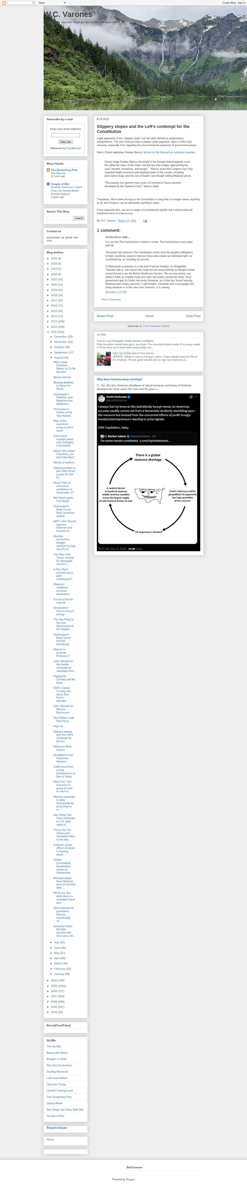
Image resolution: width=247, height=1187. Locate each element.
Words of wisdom (63, 462)
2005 (54, 1006)
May (57, 952)
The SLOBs (54, 1046)
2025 (54, 258)
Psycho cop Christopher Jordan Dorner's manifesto (125, 340)
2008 (54, 991)
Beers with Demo (57, 1052)
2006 (54, 1001)
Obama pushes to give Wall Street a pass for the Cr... (64, 472)
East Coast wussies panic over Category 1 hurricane (63, 440)
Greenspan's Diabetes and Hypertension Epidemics (63, 399)
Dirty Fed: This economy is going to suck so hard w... (63, 786)
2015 (54, 311)
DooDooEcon (113, 237)
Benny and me (62, 377)
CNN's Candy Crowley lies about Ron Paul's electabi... (62, 694)
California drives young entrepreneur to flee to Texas (64, 771)
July (57, 942)
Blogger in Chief (56, 1058)
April (57, 958)
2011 (54, 332)
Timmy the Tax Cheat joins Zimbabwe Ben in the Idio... (64, 834)
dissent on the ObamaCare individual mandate (169, 152)
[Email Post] (144, 220)
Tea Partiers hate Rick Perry (63, 719)
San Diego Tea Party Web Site (65, 1109)
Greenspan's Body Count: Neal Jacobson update (63, 511)
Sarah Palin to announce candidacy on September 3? (63, 487)
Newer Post (105, 316)
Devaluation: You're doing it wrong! (63, 611)
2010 (54, 980)
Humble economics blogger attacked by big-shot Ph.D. (64, 543)
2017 (54, 300)
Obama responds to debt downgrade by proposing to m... (64, 803)
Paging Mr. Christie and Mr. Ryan (64, 679)
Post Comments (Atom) (156, 326)
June (57, 947)
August (58, 357)
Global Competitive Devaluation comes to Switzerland (62, 866)
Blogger (130, 1179)
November (61, 341)
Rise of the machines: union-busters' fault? (63, 425)
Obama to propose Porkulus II (61, 652)
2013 (54, 321)
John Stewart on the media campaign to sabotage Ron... (64, 665)
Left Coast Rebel (57, 1077)
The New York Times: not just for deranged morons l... (63, 559)
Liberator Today (56, 1084)
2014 (54, 316)
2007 (54, 996)
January (59, 973)
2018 (54, 295)
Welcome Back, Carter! (62, 748)
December (61, 336)
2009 (54, 985)
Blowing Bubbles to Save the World (63, 386)
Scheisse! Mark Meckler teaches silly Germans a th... (64, 931)
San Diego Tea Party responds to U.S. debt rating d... (64, 819)
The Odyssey (58, 173)
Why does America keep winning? (119, 379)
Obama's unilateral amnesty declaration (61, 589)
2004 (54, 1012)
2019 (54, 289)
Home (149, 316)
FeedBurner (73, 148)
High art (58, 726)
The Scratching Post (64, 169)
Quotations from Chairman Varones (63, 758)
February (60, 968)
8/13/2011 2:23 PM (116, 292)
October (59, 347)
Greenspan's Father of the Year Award (62, 412)
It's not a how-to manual (63, 601)
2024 (54, 263)
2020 (54, 284)
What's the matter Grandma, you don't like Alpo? (64, 454)
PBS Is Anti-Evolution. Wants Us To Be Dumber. (64, 367)
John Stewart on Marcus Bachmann (63, 709)
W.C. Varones (68, 14)
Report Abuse (57, 1127)
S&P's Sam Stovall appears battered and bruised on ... (64, 526)
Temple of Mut (60, 184)
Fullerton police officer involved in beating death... (64, 849)
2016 (54, 305)
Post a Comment (111, 299)
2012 (54, 326)
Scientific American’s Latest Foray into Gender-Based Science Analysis (66, 190)
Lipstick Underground (60, 1090)
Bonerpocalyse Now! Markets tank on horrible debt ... (64, 882)
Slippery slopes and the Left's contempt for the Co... (63, 736)
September (61, 352)
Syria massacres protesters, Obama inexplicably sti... (63, 914)
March (58, 963)
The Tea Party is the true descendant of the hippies (63, 624)
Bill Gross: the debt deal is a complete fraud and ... (64, 897)
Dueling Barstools (57, 1071)
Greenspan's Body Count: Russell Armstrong (62, 639)
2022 (54, 274)
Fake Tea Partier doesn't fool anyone (133, 353)
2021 (54, 279)
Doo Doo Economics (59, 1065)
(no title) (101, 334)
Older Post (193, 316)
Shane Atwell (54, 1103)
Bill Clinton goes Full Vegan (63, 499)
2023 (54, 268)
